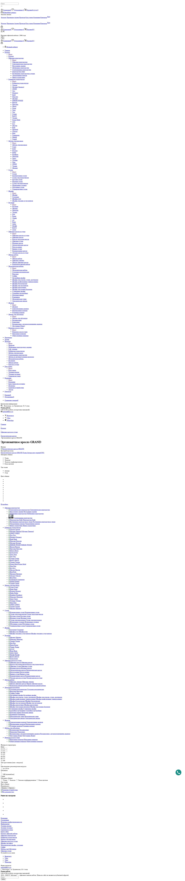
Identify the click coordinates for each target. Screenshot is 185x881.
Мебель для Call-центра (8, 849)
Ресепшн (15, 206)
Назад (10, 54)
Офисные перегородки (19, 62)
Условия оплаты (6, 826)
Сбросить (11, 788)
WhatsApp (10, 420)
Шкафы (14, 195)
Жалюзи (15, 307)
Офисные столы (6, 851)
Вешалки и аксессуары (19, 332)
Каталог (11, 56)
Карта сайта (5, 832)
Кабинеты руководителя (20, 83)
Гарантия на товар (7, 830)
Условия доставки (7, 828)
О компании (5, 820)
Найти (3, 879)
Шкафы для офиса (7, 843)
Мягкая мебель (17, 258)
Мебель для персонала (19, 145)
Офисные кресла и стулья (20, 235)
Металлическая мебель (19, 270)
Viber (8, 418)
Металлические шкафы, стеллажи (12, 845)
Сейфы (3, 847)
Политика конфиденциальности (11, 822)
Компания (11, 382)
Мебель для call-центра (19, 318)
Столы (14, 174)
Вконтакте (10, 416)
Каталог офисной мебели (9, 833)
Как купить (12, 370)
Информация (5, 824)
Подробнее (4, 504)
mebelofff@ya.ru (8, 412)
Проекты (11, 345)
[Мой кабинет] (2, 27)
